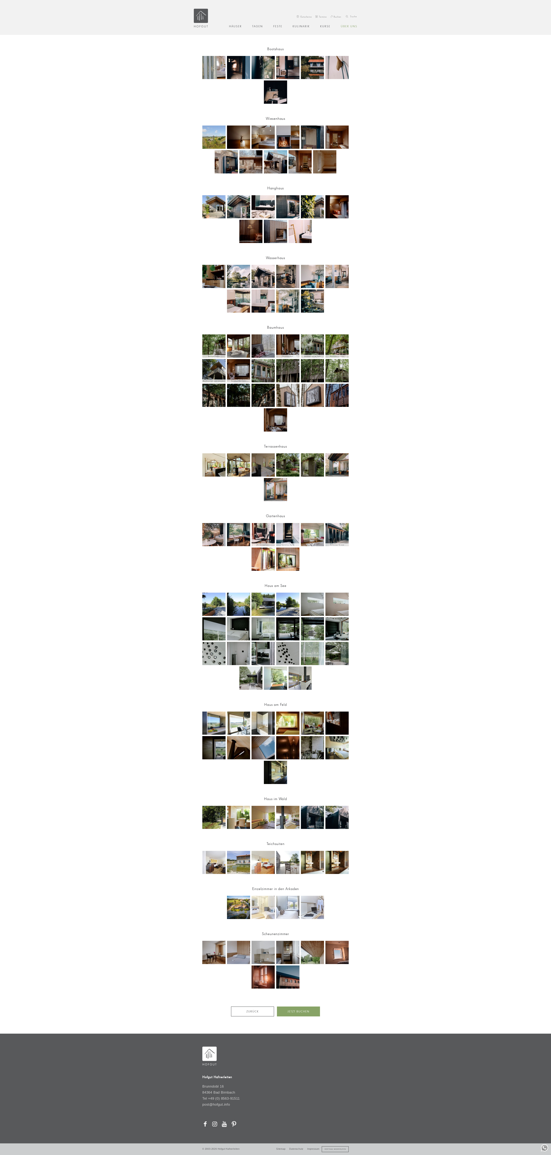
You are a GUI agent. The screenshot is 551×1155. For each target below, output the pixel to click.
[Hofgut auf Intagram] (253, 978)
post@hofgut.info (271, 187)
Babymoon (242, 242)
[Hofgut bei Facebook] (249, 978)
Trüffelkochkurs (244, 272)
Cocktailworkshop (245, 266)
